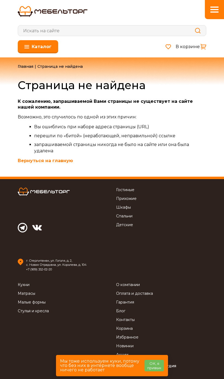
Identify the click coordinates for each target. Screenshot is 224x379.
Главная (25, 66)
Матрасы (26, 293)
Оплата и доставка (134, 293)
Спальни (124, 216)
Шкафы (123, 207)
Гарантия (125, 302)
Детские (124, 225)
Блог (120, 311)
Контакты (125, 319)
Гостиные (125, 190)
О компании (128, 284)
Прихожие (126, 198)
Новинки (125, 346)
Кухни (24, 284)
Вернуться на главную (45, 160)
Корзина (124, 328)
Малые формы (32, 302)
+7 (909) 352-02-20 (39, 269)
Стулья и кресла (33, 311)
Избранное (127, 337)
